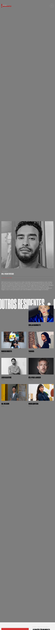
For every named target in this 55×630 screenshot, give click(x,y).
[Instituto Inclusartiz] (6, 5)
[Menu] (52, 6)
